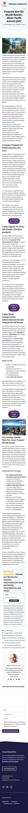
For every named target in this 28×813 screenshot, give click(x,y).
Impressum (14, 801)
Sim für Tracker (20, 465)
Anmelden (14, 600)
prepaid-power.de (18, 4)
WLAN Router (21, 638)
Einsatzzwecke (8, 630)
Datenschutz (5, 801)
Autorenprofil (14, 676)
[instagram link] (3, 787)
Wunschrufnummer (7, 124)
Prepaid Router (11, 635)
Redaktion (16, 803)
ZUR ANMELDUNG (9, 769)
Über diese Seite (8, 803)
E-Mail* (6, 594)
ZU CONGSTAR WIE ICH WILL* (14, 221)
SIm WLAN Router (12, 638)
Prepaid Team (20, 24)
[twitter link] (7, 787)
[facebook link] (11, 787)
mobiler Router (8, 633)
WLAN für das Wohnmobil (14, 90)
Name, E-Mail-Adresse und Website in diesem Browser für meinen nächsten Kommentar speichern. (15, 724)
